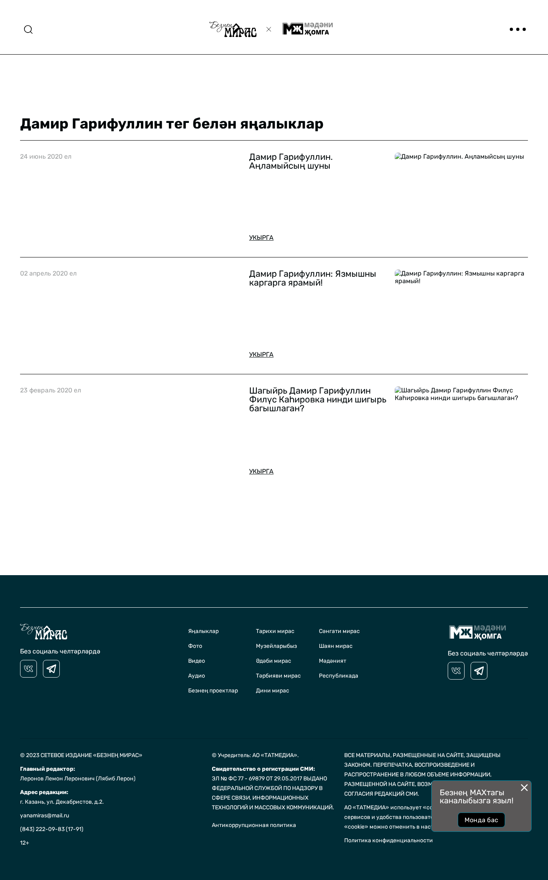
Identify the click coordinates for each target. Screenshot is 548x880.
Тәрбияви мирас (278, 675)
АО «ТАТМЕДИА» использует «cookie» (395, 807)
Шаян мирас (336, 646)
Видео (196, 660)
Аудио (196, 675)
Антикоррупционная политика (254, 825)
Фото (195, 646)
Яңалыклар (203, 631)
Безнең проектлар (213, 690)
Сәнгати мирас (339, 631)
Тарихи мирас (275, 631)
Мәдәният (332, 660)
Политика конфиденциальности (388, 840)
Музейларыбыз (276, 646)
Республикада (338, 675)
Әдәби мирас (273, 660)
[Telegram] (51, 668)
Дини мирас (272, 690)
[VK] (28, 668)
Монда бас (482, 820)
